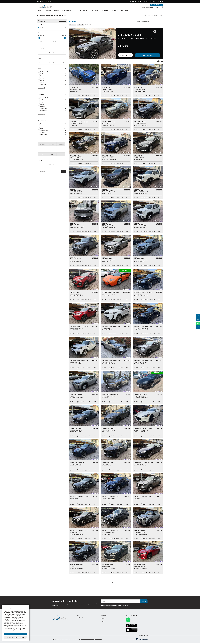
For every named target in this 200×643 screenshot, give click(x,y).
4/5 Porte (53, 100)
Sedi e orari (50, 1)
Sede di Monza (81, 617)
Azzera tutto (62, 21)
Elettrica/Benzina (53, 126)
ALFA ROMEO (53, 71)
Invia (144, 601)
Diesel (53, 124)
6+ (61, 154)
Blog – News (124, 10)
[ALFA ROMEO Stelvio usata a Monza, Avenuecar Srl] (92, 43)
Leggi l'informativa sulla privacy (86, 639)
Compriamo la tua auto (69, 10)
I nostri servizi (84, 10)
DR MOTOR (53, 84)
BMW (53, 76)
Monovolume (53, 108)
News (139, 1)
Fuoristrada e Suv (53, 97)
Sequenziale (61, 144)
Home (39, 10)
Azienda (56, 10)
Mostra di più (41, 88)
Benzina (53, 128)
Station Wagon (53, 110)
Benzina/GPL (53, 134)
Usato (161, 15)
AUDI (53, 73)
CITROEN (53, 78)
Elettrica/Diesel (53, 130)
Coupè (53, 102)
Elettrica (53, 132)
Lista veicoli (47, 10)
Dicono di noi (105, 10)
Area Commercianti (150, 1)
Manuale (51, 144)
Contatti (133, 1)
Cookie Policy (98, 639)
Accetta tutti (15, 634)
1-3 (42, 154)
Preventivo (41, 1)
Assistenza (94, 10)
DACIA (53, 82)
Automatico (43, 144)
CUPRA (53, 80)
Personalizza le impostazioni (15, 637)
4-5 (52, 154)
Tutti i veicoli (150, 15)
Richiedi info (147, 55)
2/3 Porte (53, 106)
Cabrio (53, 104)
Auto (156, 15)
